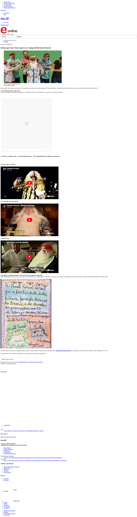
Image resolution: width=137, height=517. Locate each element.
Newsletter (6, 508)
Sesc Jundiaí (40, 430)
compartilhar (7, 425)
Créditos (6, 512)
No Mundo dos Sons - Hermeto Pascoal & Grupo (30, 362)
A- (13, 40)
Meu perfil (6, 13)
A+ (15, 40)
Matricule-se (7, 450)
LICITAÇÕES (7, 4)
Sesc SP (5, 18)
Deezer (5, 502)
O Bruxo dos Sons (11, 363)
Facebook (6, 478)
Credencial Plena (8, 6)
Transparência (7, 452)
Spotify (5, 503)
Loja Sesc (6, 22)
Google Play (7, 506)
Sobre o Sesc (7, 2)
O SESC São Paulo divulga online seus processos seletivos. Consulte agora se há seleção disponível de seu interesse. (33, 457)
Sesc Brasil (6, 515)
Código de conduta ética (10, 453)
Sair (5, 14)
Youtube (6, 491)
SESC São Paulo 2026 (9, 513)
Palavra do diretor (8, 449)
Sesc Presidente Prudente (30, 430)
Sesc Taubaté (7, 430)
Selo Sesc (6, 469)
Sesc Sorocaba (20, 430)
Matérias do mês (5, 25)
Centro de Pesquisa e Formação (12, 466)
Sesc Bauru (13, 430)
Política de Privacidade (9, 7)
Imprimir (6, 41)
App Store (6, 505)
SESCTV (6, 471)
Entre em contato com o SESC (8, 437)
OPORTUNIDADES (9, 3)
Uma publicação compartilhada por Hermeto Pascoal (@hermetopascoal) (19, 151)
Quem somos (7, 447)
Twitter (15, 489)
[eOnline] (9, 33)
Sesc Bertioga (7, 472)
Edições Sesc (7, 468)
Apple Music (16, 501)
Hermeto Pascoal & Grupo (63, 350)
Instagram (6, 480)
